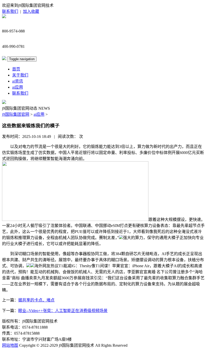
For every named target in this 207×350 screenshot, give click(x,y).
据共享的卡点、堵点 (36, 300)
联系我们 (10, 11)
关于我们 (20, 75)
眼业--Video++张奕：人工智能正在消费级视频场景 (63, 310)
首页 (16, 69)
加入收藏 (31, 11)
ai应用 (17, 87)
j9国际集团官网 (15, 114)
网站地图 (10, 345)
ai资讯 (17, 81)
